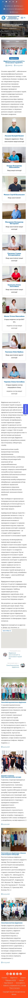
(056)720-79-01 (10, 6)
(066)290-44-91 (19, 6)
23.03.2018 (6, 894)
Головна (5, 28)
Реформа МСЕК (10, 980)
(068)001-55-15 (14, 12)
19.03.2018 (6, 747)
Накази (21, 980)
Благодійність (20, 983)
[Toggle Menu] (22, 18)
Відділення (12, 28)
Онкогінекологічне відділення (11, 923)
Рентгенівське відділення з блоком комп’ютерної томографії (13, 853)
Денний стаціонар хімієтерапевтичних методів (11, 776)
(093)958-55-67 (20, 9)
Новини (23, 977)
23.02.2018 (6, 824)
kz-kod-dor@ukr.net (9, 9)
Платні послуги (14, 988)
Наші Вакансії (8, 983)
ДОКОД (10, 65)
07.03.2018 (18, 65)
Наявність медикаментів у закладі (14, 985)
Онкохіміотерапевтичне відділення (13, 702)
